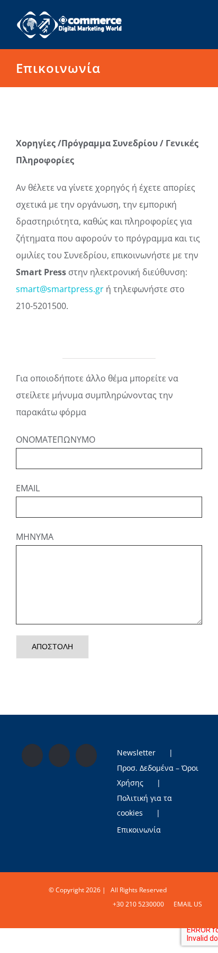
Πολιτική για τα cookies (144, 805)
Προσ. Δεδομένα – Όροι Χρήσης (157, 775)
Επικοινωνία (139, 830)
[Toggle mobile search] (179, 17)
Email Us (186, 904)
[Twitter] (59, 755)
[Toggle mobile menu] (198, 17)
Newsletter (136, 753)
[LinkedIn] (86, 755)
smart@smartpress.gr (60, 289)
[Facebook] (32, 755)
